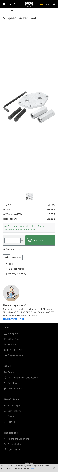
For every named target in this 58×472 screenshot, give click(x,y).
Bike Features (12, 411)
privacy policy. (35, 468)
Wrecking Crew (13, 388)
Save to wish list (13, 249)
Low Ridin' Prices (14, 350)
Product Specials (14, 405)
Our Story (10, 383)
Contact (10, 372)
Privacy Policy (12, 444)
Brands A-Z (11, 339)
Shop (17, 4)
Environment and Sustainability (21, 377)
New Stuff (10, 344)
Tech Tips (10, 422)
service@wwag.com (12, 319)
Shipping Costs (13, 355)
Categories (11, 333)
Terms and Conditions (16, 439)
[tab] (6, 257)
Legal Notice (12, 449)
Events (9, 416)
